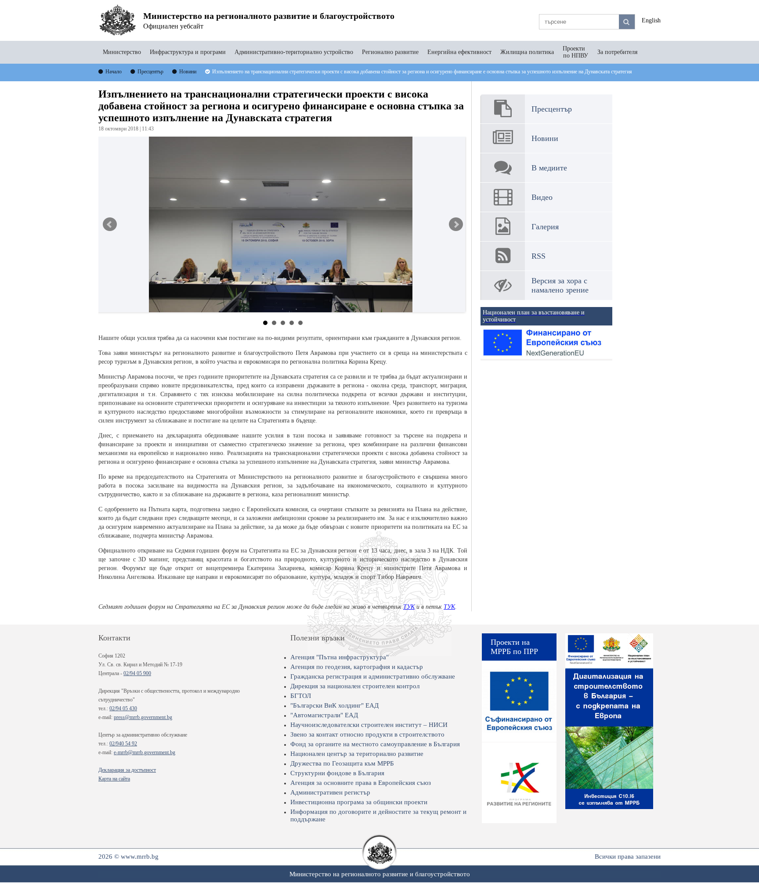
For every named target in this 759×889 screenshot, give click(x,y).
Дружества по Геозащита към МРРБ (342, 763)
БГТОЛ (300, 695)
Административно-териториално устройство (294, 52)
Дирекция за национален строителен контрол (354, 686)
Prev (110, 224)
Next (456, 224)
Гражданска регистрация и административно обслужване (372, 676)
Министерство (122, 52)
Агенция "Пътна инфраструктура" (339, 657)
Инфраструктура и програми (188, 52)
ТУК (409, 607)
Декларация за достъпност (127, 770)
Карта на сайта (114, 779)
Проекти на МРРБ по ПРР (514, 647)
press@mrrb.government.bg (143, 717)
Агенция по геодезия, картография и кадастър (356, 666)
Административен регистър (330, 792)
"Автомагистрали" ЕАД (324, 715)
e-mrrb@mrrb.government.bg (144, 752)
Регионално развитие (390, 52)
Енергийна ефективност (459, 52)
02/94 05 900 (137, 673)
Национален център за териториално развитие (356, 753)
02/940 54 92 (123, 744)
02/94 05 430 (123, 708)
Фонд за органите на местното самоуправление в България (375, 744)
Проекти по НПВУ (576, 52)
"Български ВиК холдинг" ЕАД (334, 705)
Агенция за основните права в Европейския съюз (360, 782)
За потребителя (617, 52)
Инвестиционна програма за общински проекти (358, 802)
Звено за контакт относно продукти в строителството (367, 734)
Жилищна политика (527, 52)
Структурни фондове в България (337, 773)
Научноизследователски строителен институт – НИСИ (369, 724)
